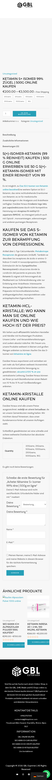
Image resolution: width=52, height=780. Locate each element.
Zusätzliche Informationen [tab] (15, 140)
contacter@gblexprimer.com (26, 719)
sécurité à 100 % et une (28, 371)
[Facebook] (29, 774)
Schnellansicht (16, 645)
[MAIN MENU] (26, 14)
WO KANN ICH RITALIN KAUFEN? (26, 748)
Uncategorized (10, 73)
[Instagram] (23, 774)
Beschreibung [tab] (9, 134)
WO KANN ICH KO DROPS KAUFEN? (26, 744)
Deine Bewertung (13, 504)
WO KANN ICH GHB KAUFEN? (26, 740)
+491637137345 (26, 716)
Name (10, 529)
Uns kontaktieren (26, 751)
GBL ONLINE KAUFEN (26, 737)
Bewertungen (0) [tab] (11, 146)
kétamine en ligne (22, 354)
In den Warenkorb (24, 113)
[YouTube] (17, 774)
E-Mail (10, 542)
